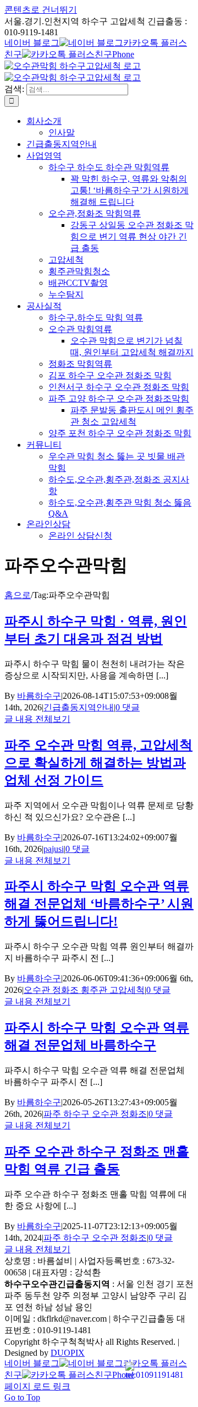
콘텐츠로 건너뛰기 (40, 9)
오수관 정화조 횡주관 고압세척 (84, 990)
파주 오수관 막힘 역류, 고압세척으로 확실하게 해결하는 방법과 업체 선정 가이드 (98, 762)
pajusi (53, 849)
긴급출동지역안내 (78, 707)
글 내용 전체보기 (37, 719)
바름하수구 (39, 695)
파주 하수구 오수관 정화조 (95, 1113)
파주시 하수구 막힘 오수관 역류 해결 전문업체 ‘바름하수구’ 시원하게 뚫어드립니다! (99, 903)
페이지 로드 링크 (37, 1386)
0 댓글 (128, 707)
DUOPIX (68, 1352)
